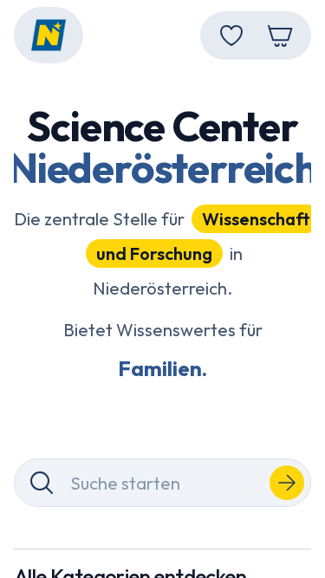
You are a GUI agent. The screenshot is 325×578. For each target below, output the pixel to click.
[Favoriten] (231, 35)
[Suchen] (287, 482)
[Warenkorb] (280, 35)
